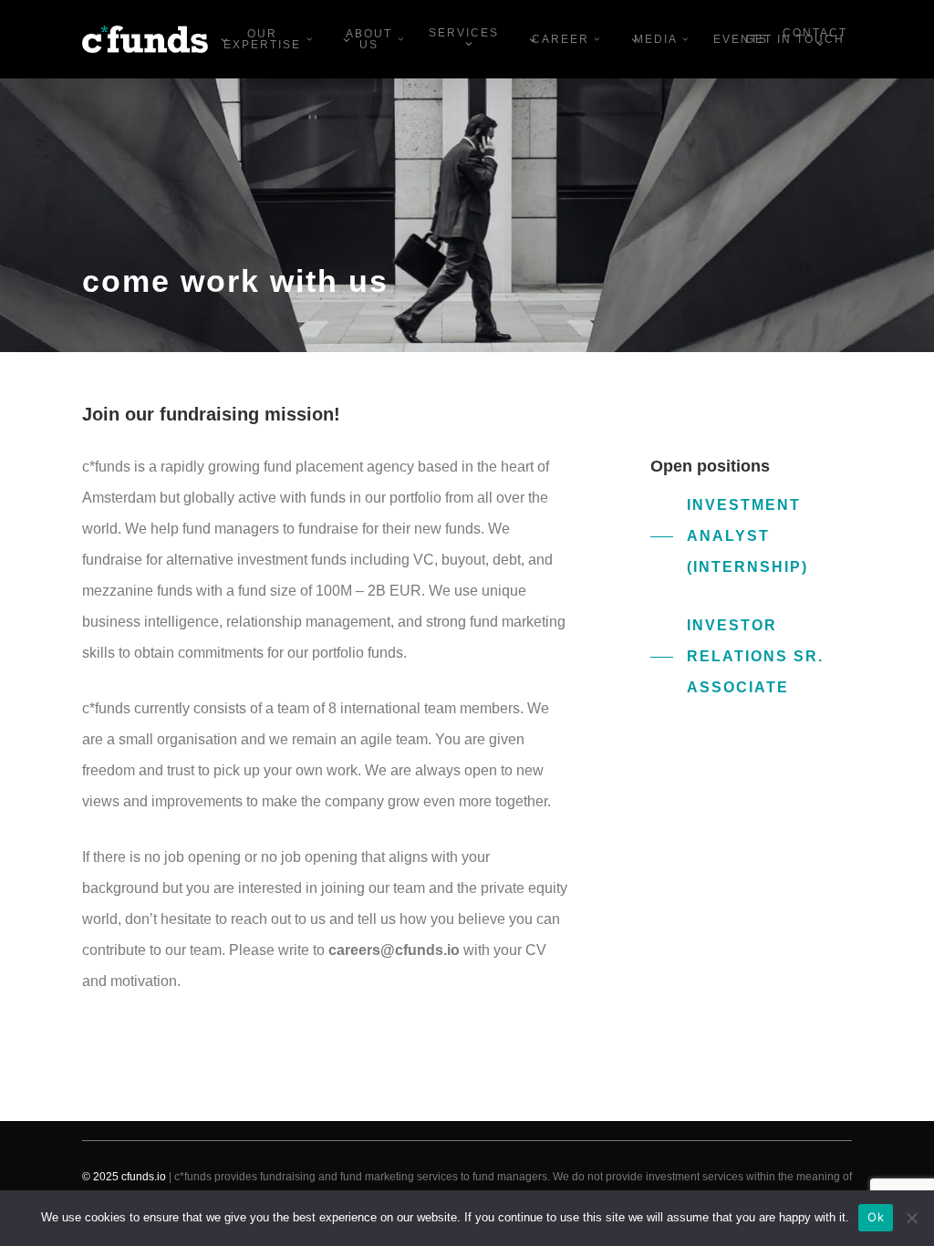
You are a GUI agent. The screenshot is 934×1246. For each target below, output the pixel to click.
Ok (875, 1217)
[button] (751, 536)
